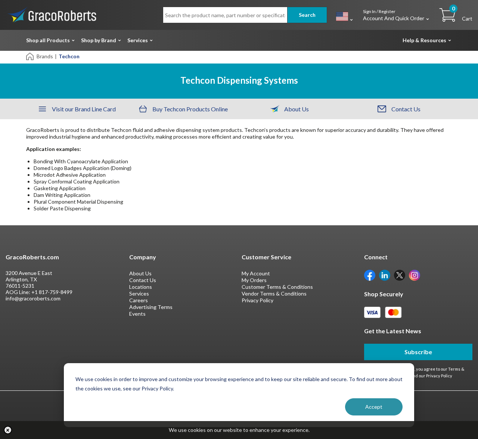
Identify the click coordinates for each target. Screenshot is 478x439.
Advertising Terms (151, 307)
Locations (140, 287)
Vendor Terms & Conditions (274, 293)
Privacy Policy (257, 300)
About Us (140, 273)
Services (137, 40)
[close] (8, 430)
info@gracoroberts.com (33, 298)
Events (137, 313)
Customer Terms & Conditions (277, 287)
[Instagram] (414, 275)
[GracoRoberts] (52, 14)
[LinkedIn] (384, 275)
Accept (373, 407)
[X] (399, 275)
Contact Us (142, 280)
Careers (138, 300)
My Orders (254, 280)
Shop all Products (48, 40)
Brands (45, 56)
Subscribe (418, 351)
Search (307, 15)
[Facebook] (369, 275)
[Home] (30, 56)
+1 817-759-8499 (51, 292)
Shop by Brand (98, 40)
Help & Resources (424, 40)
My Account (256, 273)
